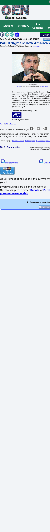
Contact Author (11, 163)
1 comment (37, 46)
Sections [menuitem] (8, 25)
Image (19, 86)
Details (42, 86)
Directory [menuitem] (23, 25)
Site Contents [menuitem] (37, 26)
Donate (34, 190)
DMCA (46, 86)
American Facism (18, 141)
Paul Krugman (30, 141)
